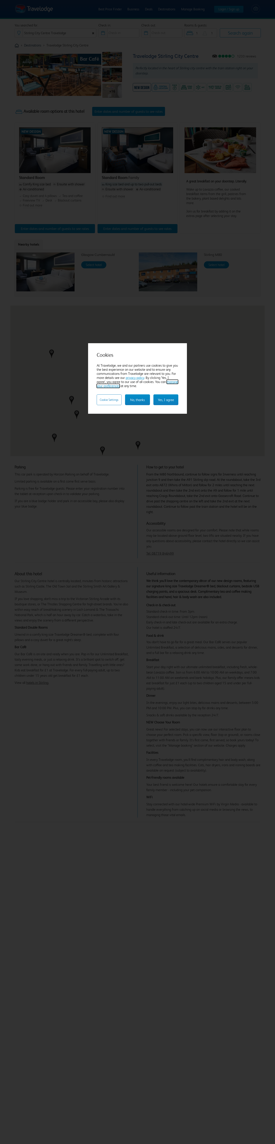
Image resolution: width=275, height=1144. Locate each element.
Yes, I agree (166, 400)
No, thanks (137, 400)
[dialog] (137, 378)
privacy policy (135, 378)
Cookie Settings (109, 399)
